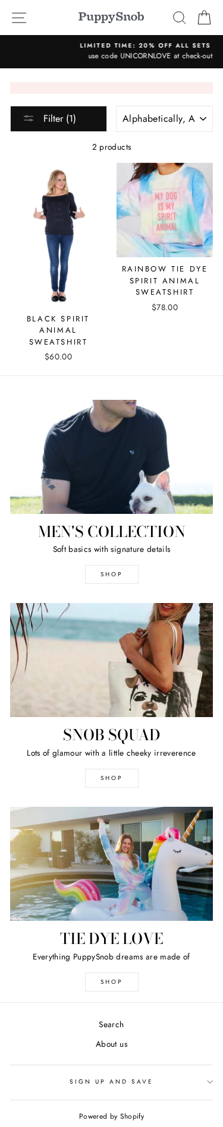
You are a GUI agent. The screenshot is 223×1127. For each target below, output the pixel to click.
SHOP (111, 574)
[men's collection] (111, 457)
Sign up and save (112, 1081)
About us (111, 1044)
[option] (111, 51)
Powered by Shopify (111, 1116)
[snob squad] (111, 660)
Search (111, 1024)
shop (111, 778)
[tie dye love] (111, 864)
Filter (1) (58, 118)
